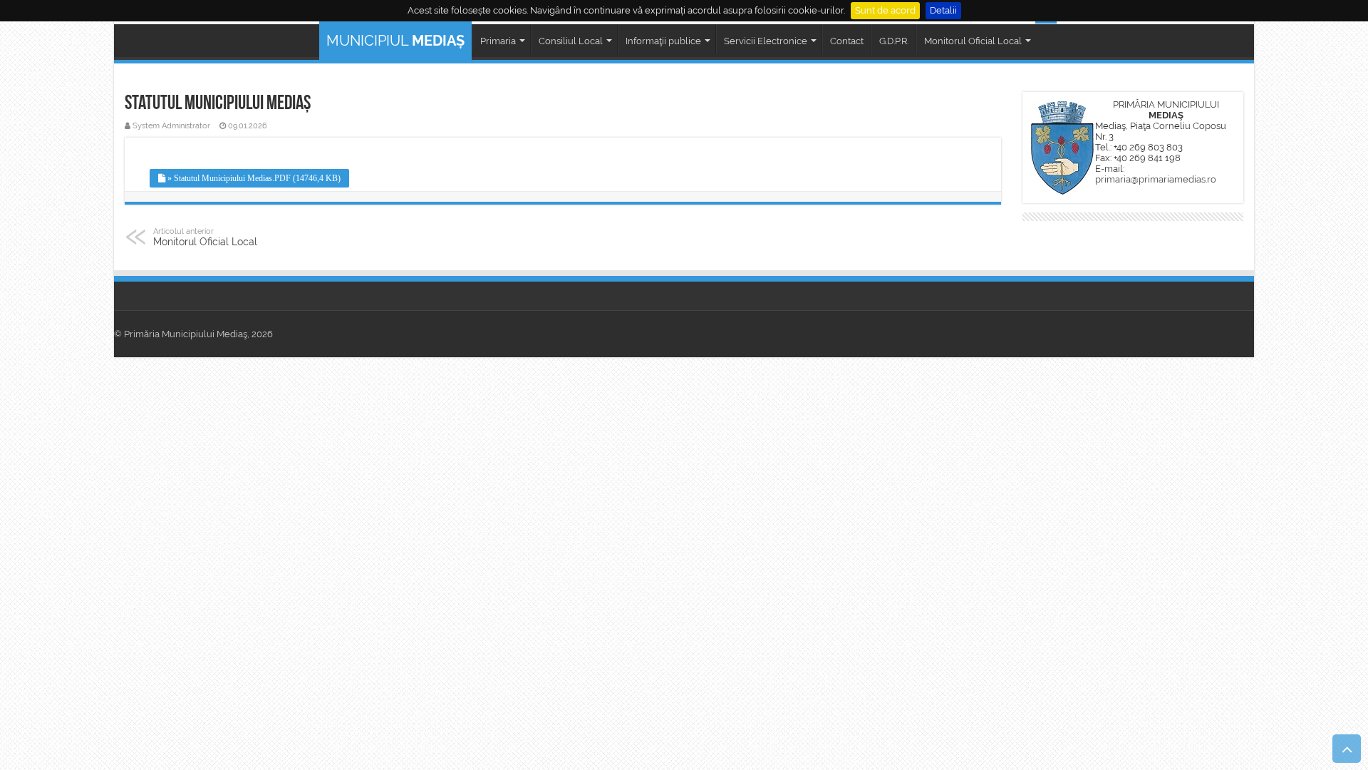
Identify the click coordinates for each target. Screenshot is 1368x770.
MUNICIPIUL (395, 40)
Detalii (943, 10)
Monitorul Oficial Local (205, 236)
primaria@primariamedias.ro (1155, 179)
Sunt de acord (885, 10)
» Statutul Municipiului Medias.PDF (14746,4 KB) (253, 178)
